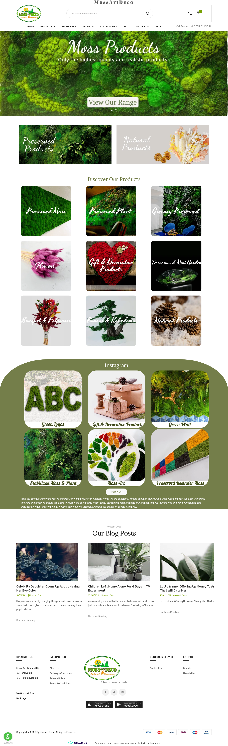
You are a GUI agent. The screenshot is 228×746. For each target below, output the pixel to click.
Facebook (105, 692)
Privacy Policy (57, 678)
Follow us (116, 491)
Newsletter (189, 673)
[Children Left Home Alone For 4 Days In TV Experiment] (121, 562)
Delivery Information (61, 673)
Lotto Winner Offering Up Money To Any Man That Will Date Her (191, 588)
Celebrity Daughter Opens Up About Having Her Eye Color (48, 588)
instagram (122, 692)
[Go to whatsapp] (8, 736)
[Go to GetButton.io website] (8, 743)
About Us (55, 668)
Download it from (103, 704)
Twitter (114, 692)
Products (46, 26)
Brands (187, 668)
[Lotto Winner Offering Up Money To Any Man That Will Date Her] (193, 562)
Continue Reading (25, 620)
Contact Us (156, 668)
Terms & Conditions (60, 683)
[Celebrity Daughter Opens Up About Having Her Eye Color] (49, 562)
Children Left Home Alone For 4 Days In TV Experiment (119, 588)
